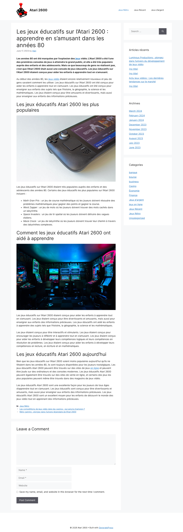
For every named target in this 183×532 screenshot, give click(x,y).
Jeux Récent (140, 10)
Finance (133, 195)
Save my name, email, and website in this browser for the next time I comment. (62, 492)
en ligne (94, 368)
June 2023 (135, 147)
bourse (133, 177)
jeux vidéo (53, 79)
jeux (77, 58)
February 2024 (137, 115)
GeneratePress (106, 527)
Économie (134, 190)
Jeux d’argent (157, 10)
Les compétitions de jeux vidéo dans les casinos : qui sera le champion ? (52, 409)
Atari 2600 (38, 10)
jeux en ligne (136, 204)
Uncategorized (137, 218)
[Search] (163, 31)
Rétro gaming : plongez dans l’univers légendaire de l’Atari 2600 (48, 412)
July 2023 (134, 143)
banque (133, 172)
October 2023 (136, 133)
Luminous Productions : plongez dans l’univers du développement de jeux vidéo (147, 61)
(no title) (133, 69)
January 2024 (136, 120)
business (134, 181)
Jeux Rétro (123, 10)
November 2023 (138, 129)
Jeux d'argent (136, 200)
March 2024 (135, 111)
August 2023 (136, 138)
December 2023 (137, 124)
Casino (132, 186)
